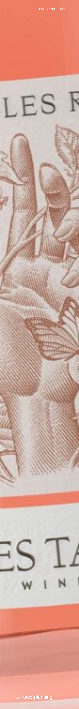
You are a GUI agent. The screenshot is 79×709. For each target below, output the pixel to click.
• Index (61, 8)
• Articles (50, 8)
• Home (40, 8)
